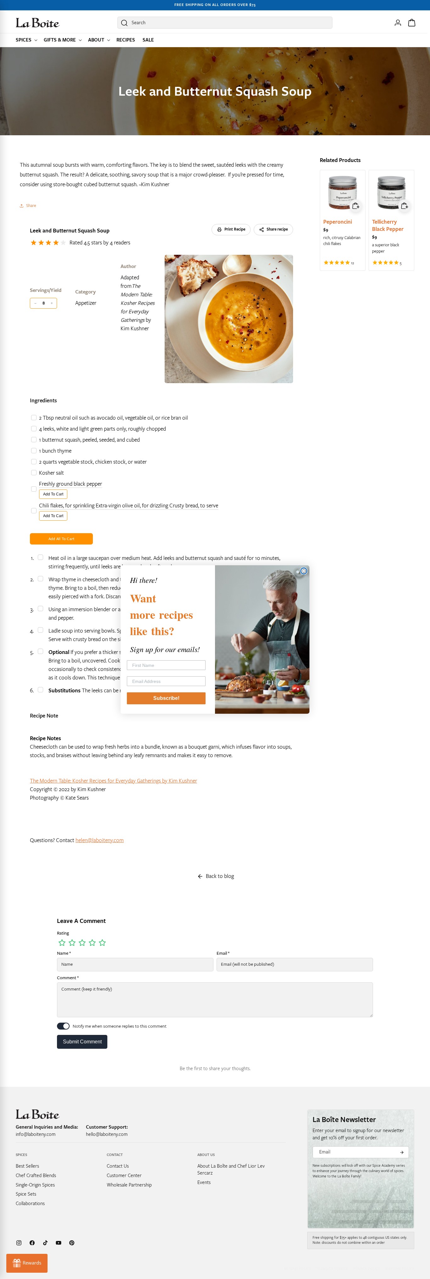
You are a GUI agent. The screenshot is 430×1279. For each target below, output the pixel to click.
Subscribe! (166, 698)
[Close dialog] (304, 571)
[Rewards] (27, 1263)
